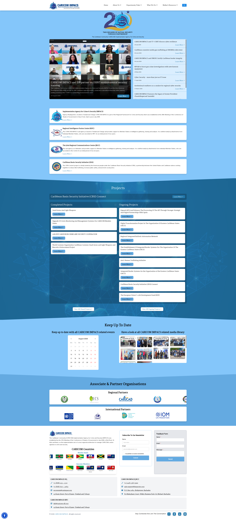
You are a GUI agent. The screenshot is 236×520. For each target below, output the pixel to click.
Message (159, 449)
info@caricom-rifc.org (60, 503)
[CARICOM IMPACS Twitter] (174, 514)
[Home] (83, 433)
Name (158, 437)
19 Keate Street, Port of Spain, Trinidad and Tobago (71, 494)
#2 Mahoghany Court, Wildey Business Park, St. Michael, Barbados (147, 494)
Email (158, 443)
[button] (4, 515)
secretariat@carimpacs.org (62, 490)
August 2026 (83, 339)
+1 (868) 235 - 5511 (60, 483)
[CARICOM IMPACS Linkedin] (179, 514)
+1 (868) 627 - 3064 (60, 486)
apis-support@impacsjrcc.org (134, 486)
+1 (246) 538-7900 (131, 483)
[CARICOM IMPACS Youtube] (185, 514)
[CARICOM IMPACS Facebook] (169, 514)
